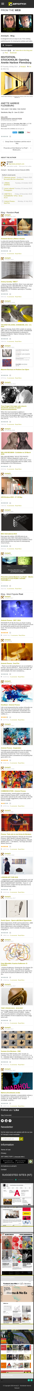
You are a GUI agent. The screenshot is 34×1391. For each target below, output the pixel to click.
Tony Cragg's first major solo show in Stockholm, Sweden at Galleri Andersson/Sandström (13, 407)
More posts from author (25, 166)
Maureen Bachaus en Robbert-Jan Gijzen (15, 369)
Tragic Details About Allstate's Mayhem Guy (25, 29)
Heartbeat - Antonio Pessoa (10, 705)
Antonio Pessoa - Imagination (11, 748)
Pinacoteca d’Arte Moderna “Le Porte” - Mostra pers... (16, 149)
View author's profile (12, 166)
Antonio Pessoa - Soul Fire (10, 663)
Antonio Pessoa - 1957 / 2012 (11, 620)
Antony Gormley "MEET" (9, 281)
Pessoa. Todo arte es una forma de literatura (16, 834)
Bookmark (13, 53)
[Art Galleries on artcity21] (17, 1161)
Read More (18, 253)
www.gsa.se (20, 128)
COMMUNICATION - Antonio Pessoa (13, 791)
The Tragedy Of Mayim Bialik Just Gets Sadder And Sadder (9, 30)
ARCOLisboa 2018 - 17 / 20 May (11, 497)
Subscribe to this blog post (23, 50)
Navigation (8, 45)
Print (6, 53)
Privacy (3, 1153)
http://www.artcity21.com (16, 164)
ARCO (4, 1229)
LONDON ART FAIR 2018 (9, 877)
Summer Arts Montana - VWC (11, 1051)
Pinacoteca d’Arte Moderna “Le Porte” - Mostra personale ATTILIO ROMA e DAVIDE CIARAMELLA (17, 578)
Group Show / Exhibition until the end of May (18, 142)
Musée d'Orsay (7, 1375)
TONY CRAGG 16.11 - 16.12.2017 (12, 1008)
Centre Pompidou (8, 1277)
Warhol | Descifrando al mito (10, 1092)
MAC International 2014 (9, 534)
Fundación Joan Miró (9, 1326)
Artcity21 (23, 66)
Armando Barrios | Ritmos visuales (13, 238)
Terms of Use (6, 1150)
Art (30, 66)
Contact (4, 1169)
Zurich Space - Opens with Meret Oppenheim (16, 920)
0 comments (10, 253)
